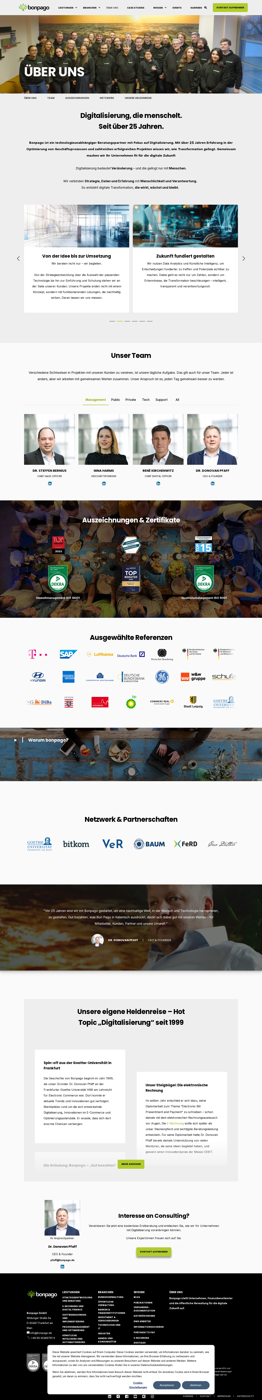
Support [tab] (162, 400)
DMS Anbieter (142, 1321)
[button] (112, 321)
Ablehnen (195, 1385)
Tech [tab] (146, 400)
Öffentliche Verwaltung (106, 1303)
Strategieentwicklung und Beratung (77, 1299)
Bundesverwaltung (111, 1297)
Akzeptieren (167, 1385)
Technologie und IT (109, 1326)
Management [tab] (96, 400)
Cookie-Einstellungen (138, 1385)
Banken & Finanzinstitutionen (111, 1311)
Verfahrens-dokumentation (144, 1309)
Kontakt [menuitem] (205, 1396)
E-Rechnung (175, 1123)
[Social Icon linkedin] (111, 1396)
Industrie (104, 1333)
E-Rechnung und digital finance (73, 1308)
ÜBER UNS (30, 98)
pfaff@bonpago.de (62, 1260)
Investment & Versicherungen (108, 1319)
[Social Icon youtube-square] (135, 1396)
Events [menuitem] (177, 7)
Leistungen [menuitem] (65, 7)
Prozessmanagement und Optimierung (76, 1328)
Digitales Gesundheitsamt (144, 1344)
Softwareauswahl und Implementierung (74, 1318)
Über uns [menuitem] (112, 7)
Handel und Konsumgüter (107, 1340)
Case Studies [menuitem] (135, 7)
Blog (137, 1297)
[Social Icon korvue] (144, 1396)
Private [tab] (130, 400)
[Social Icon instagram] (151, 1396)
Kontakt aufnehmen (230, 7)
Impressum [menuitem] (223, 1396)
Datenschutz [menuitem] (245, 1396)
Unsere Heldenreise (138, 98)
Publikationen (143, 1302)
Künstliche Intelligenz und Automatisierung (73, 1339)
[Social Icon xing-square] (118, 1396)
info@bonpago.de (41, 1332)
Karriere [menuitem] (196, 7)
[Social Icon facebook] (126, 1396)
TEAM (51, 98)
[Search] (205, 7)
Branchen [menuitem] (89, 7)
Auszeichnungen (77, 98)
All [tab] (177, 400)
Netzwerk (107, 98)
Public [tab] (115, 400)
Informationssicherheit (149, 1326)
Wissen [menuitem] (158, 7)
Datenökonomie (144, 1315)
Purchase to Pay (144, 1332)
